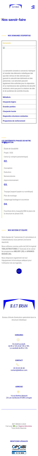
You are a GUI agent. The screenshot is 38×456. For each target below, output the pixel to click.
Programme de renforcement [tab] (14, 121)
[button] (33, 7)
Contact (19, 360)
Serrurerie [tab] (7, 43)
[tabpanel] (19, 70)
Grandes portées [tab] (9, 107)
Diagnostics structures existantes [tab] (15, 116)
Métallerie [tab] (7, 97)
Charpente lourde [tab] (9, 111)
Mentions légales (19, 441)
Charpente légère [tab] (9, 102)
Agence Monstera (25, 426)
